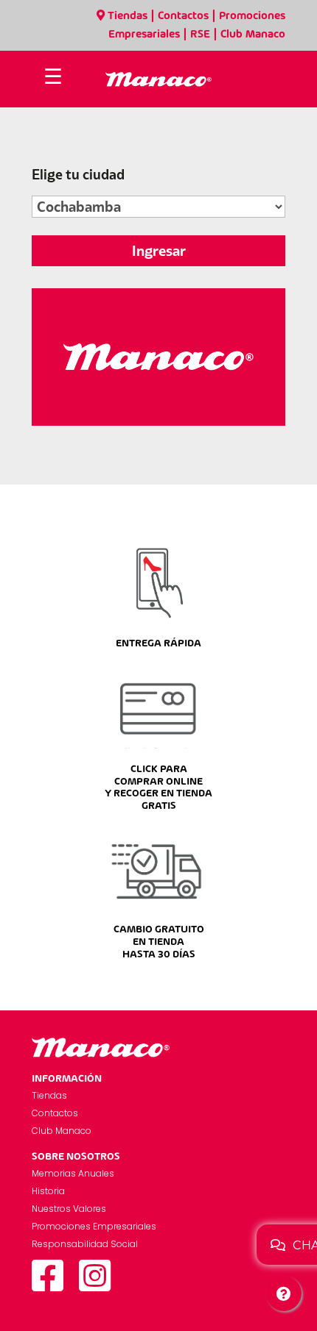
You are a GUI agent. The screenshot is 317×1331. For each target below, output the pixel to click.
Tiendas (127, 16)
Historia (48, 1191)
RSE (200, 34)
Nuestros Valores (69, 1208)
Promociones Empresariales (94, 1226)
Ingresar (159, 251)
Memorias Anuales (73, 1173)
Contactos (183, 16)
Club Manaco (252, 34)
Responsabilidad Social (85, 1244)
